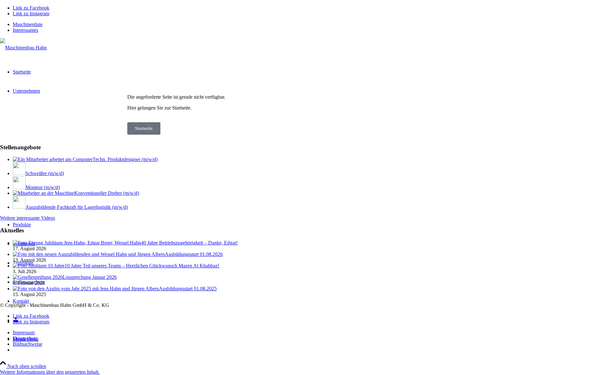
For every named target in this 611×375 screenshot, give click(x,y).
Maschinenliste (28, 24)
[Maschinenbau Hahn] (23, 47)
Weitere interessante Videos (27, 218)
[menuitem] (312, 24)
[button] (50, 372)
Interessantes (25, 30)
